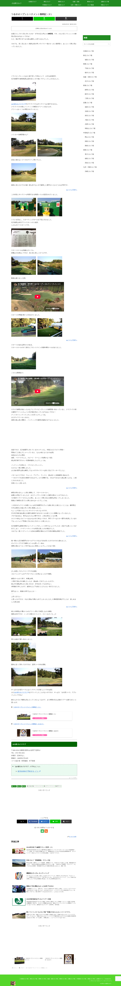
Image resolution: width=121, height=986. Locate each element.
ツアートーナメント (50, 786)
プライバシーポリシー (96, 980)
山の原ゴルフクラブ (18, 104)
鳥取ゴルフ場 (89, 141)
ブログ (14, 786)
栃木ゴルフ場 (89, 72)
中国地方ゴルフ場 (89, 133)
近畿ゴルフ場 (87, 102)
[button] (66, 19)
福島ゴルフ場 (89, 60)
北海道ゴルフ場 (88, 51)
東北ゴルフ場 (87, 55)
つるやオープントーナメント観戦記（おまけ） (28, 724)
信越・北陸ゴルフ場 (90, 77)
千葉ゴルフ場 (89, 68)
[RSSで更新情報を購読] (46, 831)
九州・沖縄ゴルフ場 (90, 167)
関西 (24, 786)
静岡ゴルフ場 (89, 90)
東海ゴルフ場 (87, 85)
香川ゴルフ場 (89, 154)
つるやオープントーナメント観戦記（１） (27, 707)
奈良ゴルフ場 (89, 115)
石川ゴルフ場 (89, 81)
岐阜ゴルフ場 (89, 94)
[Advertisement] (44, 61)
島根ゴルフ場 (89, 145)
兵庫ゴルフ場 (89, 124)
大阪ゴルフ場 (89, 120)
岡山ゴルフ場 (89, 137)
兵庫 (20, 786)
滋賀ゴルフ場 (89, 107)
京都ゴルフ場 (89, 111)
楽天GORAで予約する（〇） (28, 771)
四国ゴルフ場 (87, 150)
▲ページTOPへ (73, 777)
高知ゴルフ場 (89, 163)
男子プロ (59, 786)
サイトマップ (107, 980)
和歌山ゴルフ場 (90, 128)
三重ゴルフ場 (89, 98)
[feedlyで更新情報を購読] (42, 831)
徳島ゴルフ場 (89, 158)
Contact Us (108, 978)
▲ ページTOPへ (71, 190)
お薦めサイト (99, 978)
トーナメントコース (38, 786)
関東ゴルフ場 (87, 64)
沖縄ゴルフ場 (89, 171)
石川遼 (29, 786)
